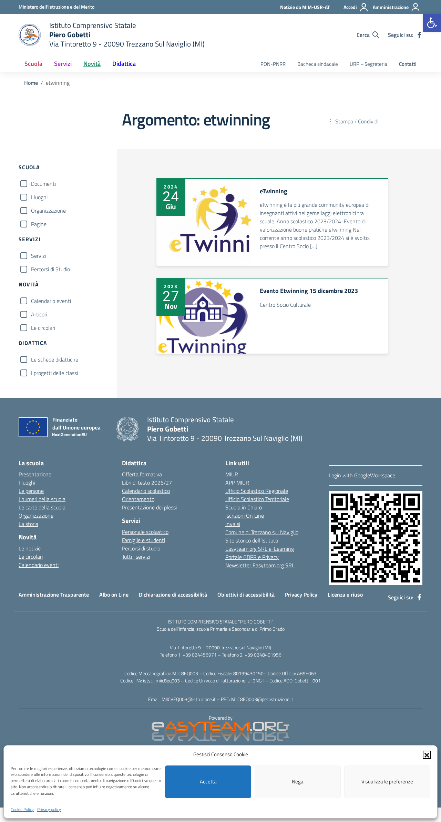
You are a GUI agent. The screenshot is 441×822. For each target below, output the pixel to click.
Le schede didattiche (54, 359)
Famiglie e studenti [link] (143, 540)
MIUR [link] (231, 474)
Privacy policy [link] (49, 809)
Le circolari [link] (31, 556)
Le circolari (43, 328)
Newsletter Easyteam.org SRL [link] (260, 565)
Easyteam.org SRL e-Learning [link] (259, 549)
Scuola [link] (33, 63)
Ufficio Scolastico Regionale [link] (256, 491)
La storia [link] (28, 524)
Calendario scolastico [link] (146, 491)
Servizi (38, 256)
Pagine (39, 224)
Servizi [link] (63, 63)
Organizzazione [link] (36, 515)
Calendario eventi (51, 301)
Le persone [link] (31, 491)
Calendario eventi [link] (39, 565)
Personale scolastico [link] (145, 532)
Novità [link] (92, 63)
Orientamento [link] (138, 499)
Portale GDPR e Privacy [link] (252, 557)
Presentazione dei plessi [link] (149, 507)
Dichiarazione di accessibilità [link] (173, 594)
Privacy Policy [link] (301, 594)
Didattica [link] (124, 63)
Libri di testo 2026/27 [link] (147, 482)
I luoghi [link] (27, 482)
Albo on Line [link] (114, 594)
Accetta (208, 781)
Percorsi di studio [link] (141, 548)
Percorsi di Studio (50, 269)
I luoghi (39, 197)
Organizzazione (48, 210)
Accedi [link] (350, 7)
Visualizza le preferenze (387, 781)
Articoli (39, 314)
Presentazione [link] (35, 474)
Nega (298, 781)
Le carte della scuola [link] (42, 507)
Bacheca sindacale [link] (317, 64)
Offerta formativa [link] (142, 474)
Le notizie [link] (30, 548)
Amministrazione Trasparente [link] (54, 594)
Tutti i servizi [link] (136, 556)
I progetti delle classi (54, 373)
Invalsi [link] (232, 524)
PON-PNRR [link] (273, 64)
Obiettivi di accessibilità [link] (246, 594)
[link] (432, 23)
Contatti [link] (408, 64)
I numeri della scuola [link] (42, 499)
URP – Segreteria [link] (368, 64)
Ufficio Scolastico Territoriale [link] (257, 499)
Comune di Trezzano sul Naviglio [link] (261, 532)
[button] (426, 754)
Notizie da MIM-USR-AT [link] (305, 7)
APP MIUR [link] (237, 482)
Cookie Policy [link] (22, 809)
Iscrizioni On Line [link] (244, 515)
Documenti (43, 184)
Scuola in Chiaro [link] (243, 507)
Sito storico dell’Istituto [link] (251, 540)
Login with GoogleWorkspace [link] (362, 475)
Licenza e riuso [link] (345, 594)
